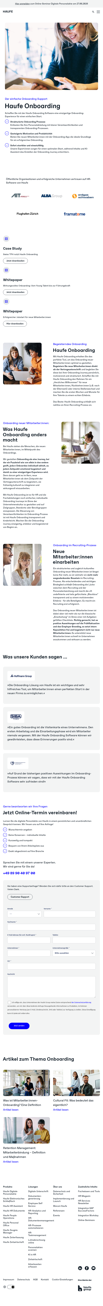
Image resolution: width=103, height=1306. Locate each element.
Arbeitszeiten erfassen (34, 1265)
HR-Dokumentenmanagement (41, 1219)
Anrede (10, 909)
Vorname (47, 909)
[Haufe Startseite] (11, 12)
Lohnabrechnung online (36, 1241)
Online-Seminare (86, 1220)
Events (56, 1215)
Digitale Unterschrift (38, 1191)
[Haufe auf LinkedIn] (80, 1268)
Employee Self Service (35, 1204)
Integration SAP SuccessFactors (86, 1209)
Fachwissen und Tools (89, 1191)
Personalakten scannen (35, 1248)
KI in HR (32, 1254)
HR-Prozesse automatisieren (35, 1226)
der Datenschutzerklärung (81, 1002)
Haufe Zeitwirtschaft (13, 1242)
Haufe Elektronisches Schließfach (13, 1199)
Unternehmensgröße (60, 948)
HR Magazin (84, 1196)
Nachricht (11, 974)
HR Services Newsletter (84, 1202)
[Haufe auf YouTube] (93, 1268)
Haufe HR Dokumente (14, 1210)
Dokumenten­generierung (35, 1197)
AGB (35, 1279)
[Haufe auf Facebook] (87, 1268)
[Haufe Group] (85, 1285)
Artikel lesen (11, 1109)
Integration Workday (88, 1215)
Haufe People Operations (10, 1216)
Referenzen (59, 1210)
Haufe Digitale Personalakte (10, 1192)
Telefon (55, 935)
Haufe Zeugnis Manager (10, 1231)
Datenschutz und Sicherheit (61, 1192)
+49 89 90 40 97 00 (19, 873)
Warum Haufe (60, 1206)
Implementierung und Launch (63, 1199)
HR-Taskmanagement (37, 1234)
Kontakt (45, 1279)
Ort (8, 961)
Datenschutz (23, 1279)
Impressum (8, 1279)
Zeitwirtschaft (35, 1259)
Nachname (11, 922)
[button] (98, 12)
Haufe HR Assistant (13, 1206)
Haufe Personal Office (11, 1224)
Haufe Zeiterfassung (13, 1237)
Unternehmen (12, 948)
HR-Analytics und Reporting (37, 1212)
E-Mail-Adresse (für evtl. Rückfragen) (21, 935)
